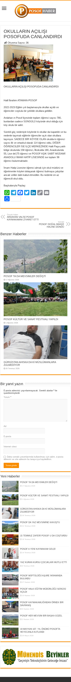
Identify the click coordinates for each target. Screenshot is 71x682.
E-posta (7, 436)
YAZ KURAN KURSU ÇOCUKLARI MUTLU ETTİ (43, 562)
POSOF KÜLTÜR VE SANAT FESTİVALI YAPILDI (31, 319)
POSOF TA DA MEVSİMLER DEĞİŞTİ (25, 276)
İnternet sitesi (10, 446)
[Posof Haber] (35, 10)
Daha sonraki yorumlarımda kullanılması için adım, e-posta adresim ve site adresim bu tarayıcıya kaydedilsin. (33, 458)
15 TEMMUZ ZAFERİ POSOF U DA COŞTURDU (43, 535)
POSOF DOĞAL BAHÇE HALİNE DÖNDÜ (51, 224)
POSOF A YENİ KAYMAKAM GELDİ (37, 549)
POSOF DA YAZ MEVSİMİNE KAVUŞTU (40, 522)
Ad (5, 426)
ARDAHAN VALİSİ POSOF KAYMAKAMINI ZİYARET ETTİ (23, 217)
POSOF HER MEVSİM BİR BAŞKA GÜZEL (41, 615)
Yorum (7, 397)
